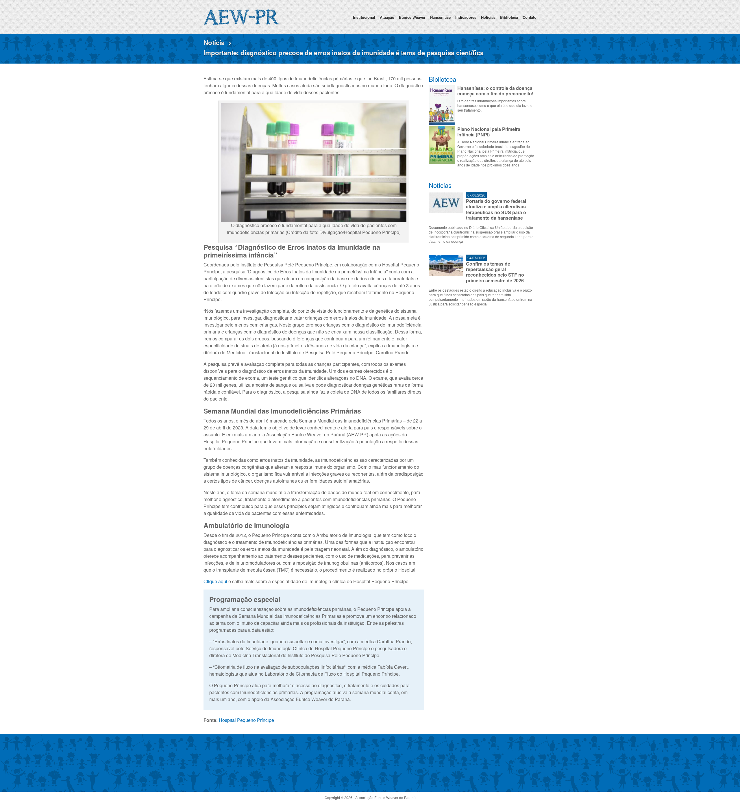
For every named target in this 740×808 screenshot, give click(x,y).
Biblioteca (509, 17)
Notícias (488, 17)
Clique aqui (215, 581)
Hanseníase (440, 17)
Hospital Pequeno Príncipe (246, 720)
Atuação (387, 17)
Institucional (364, 17)
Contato (529, 17)
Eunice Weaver (412, 17)
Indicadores (465, 17)
